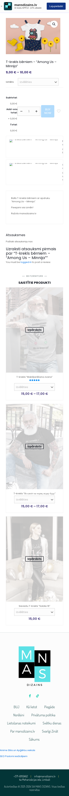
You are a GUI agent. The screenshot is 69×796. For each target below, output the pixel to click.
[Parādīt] (59, 296)
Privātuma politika (43, 715)
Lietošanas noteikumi (21, 723)
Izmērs (10, 82)
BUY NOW (47, 111)
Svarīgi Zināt (50, 731)
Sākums (34, 739)
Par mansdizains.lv (22, 731)
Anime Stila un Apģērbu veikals (17, 750)
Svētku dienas (52, 723)
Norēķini (18, 715)
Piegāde (49, 706)
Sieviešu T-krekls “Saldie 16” (34, 606)
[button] (54, 24)
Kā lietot (31, 706)
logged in (26, 262)
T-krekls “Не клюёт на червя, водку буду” (35, 493)
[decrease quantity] (21, 111)
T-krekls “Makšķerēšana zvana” (34, 377)
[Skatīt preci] (59, 291)
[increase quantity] (36, 111)
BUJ (16, 706)
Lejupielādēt (56, 6)
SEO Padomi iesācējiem (13, 756)
